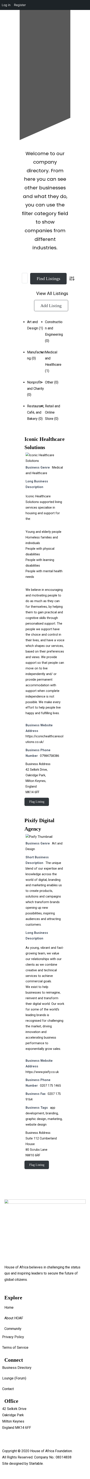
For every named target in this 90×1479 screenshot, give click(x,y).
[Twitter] (43, 77)
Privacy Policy (13, 1337)
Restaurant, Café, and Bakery (35, 412)
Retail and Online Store (52, 412)
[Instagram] (19, 77)
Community (12, 1329)
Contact (8, 1389)
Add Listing (51, 305)
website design (36, 1124)
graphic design (36, 1119)
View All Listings (52, 293)
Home (9, 1307)
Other (49, 382)
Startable (36, 1463)
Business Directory (16, 1368)
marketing (55, 1119)
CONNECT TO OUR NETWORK (22, 101)
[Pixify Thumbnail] (39, 837)
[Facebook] (7, 77)
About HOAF (13, 1318)
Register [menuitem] (20, 5)
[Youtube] (31, 77)
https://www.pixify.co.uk (42, 1072)
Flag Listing (36, 801)
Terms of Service (15, 1347)
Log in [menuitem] (6, 5)
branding (52, 1113)
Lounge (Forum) (14, 1378)
